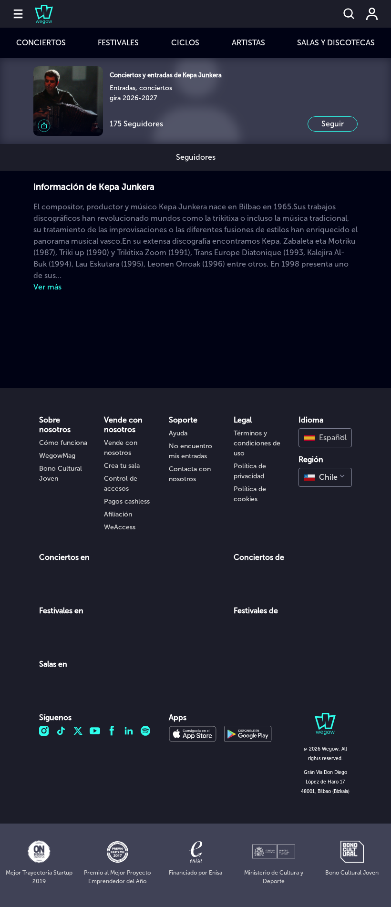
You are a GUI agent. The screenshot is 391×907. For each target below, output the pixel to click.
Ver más (47, 286)
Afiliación (118, 514)
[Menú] (18, 14)
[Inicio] (38, 14)
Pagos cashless (127, 501)
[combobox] (325, 438)
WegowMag (57, 456)
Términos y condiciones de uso (257, 443)
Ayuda (178, 433)
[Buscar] (349, 14)
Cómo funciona (63, 443)
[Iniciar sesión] (372, 14)
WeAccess (119, 527)
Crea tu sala (122, 466)
